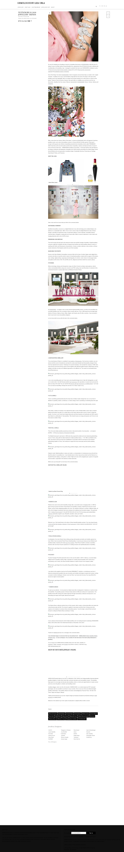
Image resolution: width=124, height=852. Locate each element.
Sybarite (63, 735)
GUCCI (50, 730)
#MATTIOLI (58, 716)
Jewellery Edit (45, 7)
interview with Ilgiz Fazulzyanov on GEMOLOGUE (81, 383)
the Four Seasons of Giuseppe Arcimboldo (64, 432)
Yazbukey (75, 737)
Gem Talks (27, 7)
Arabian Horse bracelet (56, 512)
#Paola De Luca (73, 716)
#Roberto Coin (61, 718)
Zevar (74, 731)
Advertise (83, 844)
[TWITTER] (104, 5)
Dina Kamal (76, 730)
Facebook (59, 644)
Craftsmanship (35, 7)
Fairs (23, 18)
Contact (70, 844)
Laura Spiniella (51, 731)
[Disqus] (62, 762)
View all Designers (52, 741)
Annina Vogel (64, 739)
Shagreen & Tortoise (66, 730)
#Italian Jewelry (85, 713)
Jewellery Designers (54, 726)
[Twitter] (19, 21)
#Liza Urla (51, 716)
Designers (19, 18)
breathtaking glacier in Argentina (61, 71)
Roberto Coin (29, 18)
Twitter (54, 644)
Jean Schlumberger (91, 730)
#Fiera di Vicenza (53, 713)
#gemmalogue (61, 713)
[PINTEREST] (102, 5)
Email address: (67, 833)
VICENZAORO (34, 18)
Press (74, 844)
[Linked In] (23, 21)
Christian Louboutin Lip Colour (60, 171)
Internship (78, 844)
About (66, 844)
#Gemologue (77, 713)
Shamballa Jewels (90, 735)
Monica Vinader (64, 737)
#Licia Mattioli (94, 713)
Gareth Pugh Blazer (85, 171)
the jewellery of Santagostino (75, 361)
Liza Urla (20, 16)
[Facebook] (31, 21)
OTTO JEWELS (52, 395)
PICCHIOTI (51, 554)
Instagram (50, 644)
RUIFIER (50, 739)
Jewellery (21, 7)
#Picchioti (92, 716)
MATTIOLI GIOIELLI (54, 427)
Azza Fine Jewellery (69, 542)
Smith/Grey (89, 737)
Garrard (88, 731)
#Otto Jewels (65, 716)
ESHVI (75, 733)
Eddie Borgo (76, 735)
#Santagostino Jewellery (71, 718)
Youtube (66, 644)
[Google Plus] (21, 21)
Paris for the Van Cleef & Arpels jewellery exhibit (60, 69)
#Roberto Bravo (52, 718)
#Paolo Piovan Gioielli (83, 716)
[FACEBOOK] (99, 5)
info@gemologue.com (56, 646)
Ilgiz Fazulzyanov (73, 382)
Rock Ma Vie (76, 739)
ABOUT (52, 7)
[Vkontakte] (25, 21)
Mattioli (25, 18)
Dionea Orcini (51, 735)
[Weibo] (27, 21)
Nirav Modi (51, 737)
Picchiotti (50, 733)
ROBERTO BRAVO (53, 586)
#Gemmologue (69, 713)
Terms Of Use (75, 847)
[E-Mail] (29, 21)
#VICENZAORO (82, 718)
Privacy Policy (68, 847)
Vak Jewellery (89, 733)
